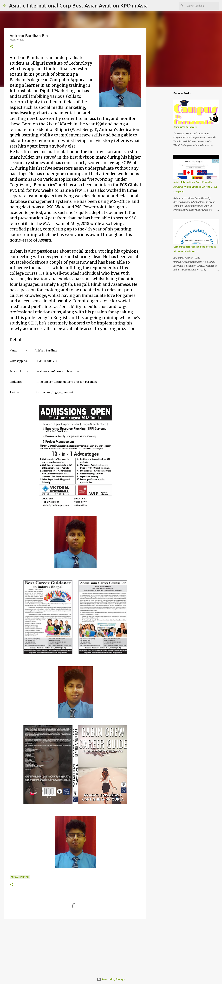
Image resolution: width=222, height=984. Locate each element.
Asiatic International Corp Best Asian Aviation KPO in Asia (78, 5)
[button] (11, 46)
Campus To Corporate (185, 127)
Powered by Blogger (113, 979)
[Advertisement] (75, 947)
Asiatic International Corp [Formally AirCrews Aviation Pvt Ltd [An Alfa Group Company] (195, 187)
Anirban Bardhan (20, 877)
